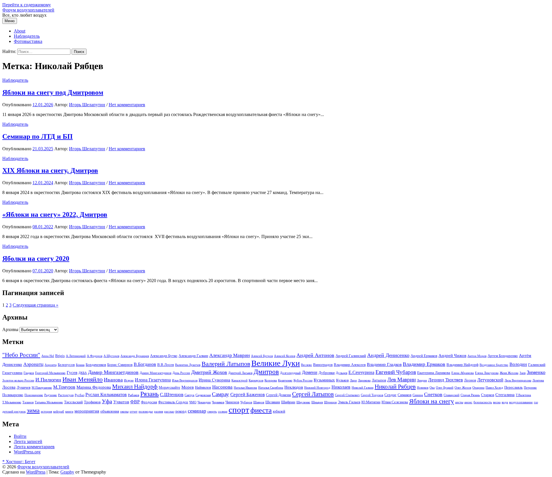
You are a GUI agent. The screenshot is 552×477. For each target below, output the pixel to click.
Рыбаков (133, 395)
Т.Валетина (523, 395)
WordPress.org (27, 451)
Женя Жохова (509, 373)
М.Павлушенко (42, 387)
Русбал (79, 395)
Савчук (189, 395)
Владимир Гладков (384, 364)
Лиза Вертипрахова (518, 380)
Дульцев (341, 373)
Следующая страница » (35, 305)
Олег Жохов (463, 387)
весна (497, 402)
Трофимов (92, 402)
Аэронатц (33, 364)
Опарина (478, 387)
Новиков (422, 387)
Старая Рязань (470, 395)
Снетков (433, 394)
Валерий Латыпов (226, 363)
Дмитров (266, 371)
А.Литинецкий (76, 356)
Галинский (536, 364)
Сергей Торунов (372, 395)
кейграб (58, 411)
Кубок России (303, 380)
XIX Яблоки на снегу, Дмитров (50, 170)
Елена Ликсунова (487, 373)
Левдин (422, 380)
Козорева (270, 380)
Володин (518, 364)
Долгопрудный (290, 373)
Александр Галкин (193, 356)
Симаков (404, 395)
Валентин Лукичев (187, 364)
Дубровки (327, 372)
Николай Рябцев (395, 386)
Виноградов (323, 364)
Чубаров (246, 402)
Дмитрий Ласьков (240, 373)
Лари (353, 380)
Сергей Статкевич (347, 395)
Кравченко (285, 380)
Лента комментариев (34, 446)
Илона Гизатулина (153, 379)
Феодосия (149, 402)
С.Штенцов (171, 394)
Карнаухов (256, 380)
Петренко (530, 387)
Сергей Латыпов (313, 394)
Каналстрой (239, 380)
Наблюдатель (27, 36)
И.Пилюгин (48, 380)
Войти (20, 436)
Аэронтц (51, 364)
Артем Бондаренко (503, 356)
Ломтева (538, 380)
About (19, 30)
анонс (468, 402)
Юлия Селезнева (395, 402)
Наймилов (203, 387)
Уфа (107, 401)
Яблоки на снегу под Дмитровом (52, 92)
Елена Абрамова (462, 373)
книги (69, 411)
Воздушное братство (494, 364)
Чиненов (232, 402)
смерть (212, 411)
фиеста (261, 410)
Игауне (129, 380)
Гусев (72, 372)
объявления (109, 411)
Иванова (113, 380)
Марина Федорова (93, 387)
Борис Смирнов (120, 364)
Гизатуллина (12, 372)
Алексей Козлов (284, 356)
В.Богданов (145, 364)
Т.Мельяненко (11, 402)
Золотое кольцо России (18, 380)
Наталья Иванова (245, 387)
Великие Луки (275, 363)
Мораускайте (169, 387)
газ (536, 402)
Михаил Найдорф (135, 386)
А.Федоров (94, 356)
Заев (523, 373)
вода (505, 402)
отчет (133, 411)
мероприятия (86, 411)
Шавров (258, 402)
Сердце (390, 395)
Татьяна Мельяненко (49, 402)
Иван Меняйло (82, 379)
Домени (309, 372)
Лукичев (23, 387)
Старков (487, 395)
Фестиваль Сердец (173, 402)
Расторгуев (66, 395)
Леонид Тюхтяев (445, 380)
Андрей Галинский (351, 356)
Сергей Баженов (247, 394)
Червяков (218, 402)
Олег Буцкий (444, 387)
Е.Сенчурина (361, 372)
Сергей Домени (278, 395)
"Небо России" (21, 354)
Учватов (121, 402)
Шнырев (317, 402)
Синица (418, 395)
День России (181, 373)
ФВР (135, 401)
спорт (239, 409)
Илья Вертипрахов (185, 380)
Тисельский (73, 402)
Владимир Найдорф (462, 364)
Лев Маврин (401, 380)
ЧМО (192, 402)
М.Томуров (64, 387)
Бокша (80, 364)
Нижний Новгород (317, 387)
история (46, 411)
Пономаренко (33, 395)
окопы (124, 411)
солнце (222, 411)
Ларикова (364, 380)
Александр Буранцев (134, 356)
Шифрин (288, 402)
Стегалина (505, 394)
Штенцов (330, 402)
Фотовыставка (28, 41)
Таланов (28, 402)
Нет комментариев (127, 104)
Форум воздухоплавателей (28, 9)
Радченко (50, 395)
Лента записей (28, 441)
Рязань (149, 394)
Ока (432, 387)
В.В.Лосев (165, 364)
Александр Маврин (229, 355)
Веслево (306, 364)
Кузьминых (324, 380)
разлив (158, 411)
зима (33, 410)
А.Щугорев (111, 356)
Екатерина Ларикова (433, 372)
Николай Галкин (362, 387)
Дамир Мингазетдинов (113, 372)
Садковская (203, 395)
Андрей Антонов (315, 355)
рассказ (169, 411)
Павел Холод (494, 387)
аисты (459, 402)
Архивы (10, 329)
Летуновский (490, 379)
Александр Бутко (163, 356)
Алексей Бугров (262, 356)
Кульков (342, 380)
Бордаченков (96, 364)
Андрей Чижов (452, 355)
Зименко (536, 372)
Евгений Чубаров (395, 372)
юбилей (279, 411)
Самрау (220, 394)
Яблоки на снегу (431, 401)
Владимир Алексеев (350, 364)
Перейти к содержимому (26, 4)
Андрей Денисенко (388, 355)
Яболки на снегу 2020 (35, 258)
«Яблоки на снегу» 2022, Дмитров (54, 214)
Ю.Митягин (370, 402)
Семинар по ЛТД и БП (37, 136)
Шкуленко (303, 402)
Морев (187, 387)
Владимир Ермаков (424, 364)
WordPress (35, 472)
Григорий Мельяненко (50, 373)
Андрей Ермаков (424, 356)
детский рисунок (14, 411)
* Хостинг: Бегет (18, 461)
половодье (146, 411)
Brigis (60, 356)
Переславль (513, 387)
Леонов (470, 380)
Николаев (340, 387)
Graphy (67, 472)
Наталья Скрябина (270, 387)
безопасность (483, 402)
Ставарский (451, 395)
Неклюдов (293, 387)
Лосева (9, 387)
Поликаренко (12, 395)
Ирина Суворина (214, 380)
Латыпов (379, 380)
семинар (197, 411)
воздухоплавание (521, 402)
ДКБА (82, 373)
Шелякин (272, 402)
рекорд (181, 411)
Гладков (29, 373)
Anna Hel (47, 356)
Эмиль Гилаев (349, 402)
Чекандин (204, 402)
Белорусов (66, 364)
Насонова (222, 387)
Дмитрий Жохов (209, 372)
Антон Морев (476, 356)
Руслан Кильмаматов (106, 394)
